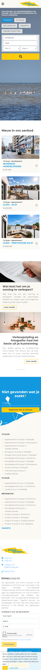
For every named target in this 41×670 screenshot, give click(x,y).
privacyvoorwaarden (24, 639)
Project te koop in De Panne (17, 514)
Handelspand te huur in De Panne (20, 486)
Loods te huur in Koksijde (16, 489)
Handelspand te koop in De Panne (20, 458)
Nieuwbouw (9, 26)
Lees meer (20, 369)
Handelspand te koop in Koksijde (19, 461)
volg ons (8, 558)
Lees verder (9, 307)
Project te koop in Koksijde (16, 518)
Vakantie (24, 26)
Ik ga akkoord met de (17, 639)
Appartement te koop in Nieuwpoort (21, 443)
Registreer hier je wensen (20, 410)
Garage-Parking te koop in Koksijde (20, 455)
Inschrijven (9, 644)
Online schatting (12, 31)
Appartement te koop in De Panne (20, 499)
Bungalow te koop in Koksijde (18, 452)
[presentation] (36, 147)
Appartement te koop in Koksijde (19, 440)
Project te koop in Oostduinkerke (19, 521)
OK (5, 668)
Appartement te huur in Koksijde (19, 483)
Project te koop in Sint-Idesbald (19, 524)
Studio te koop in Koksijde (16, 468)
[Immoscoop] (11, 578)
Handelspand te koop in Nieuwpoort (21, 464)
